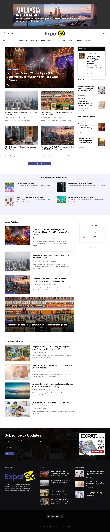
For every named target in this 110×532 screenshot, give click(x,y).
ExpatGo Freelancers (86, 145)
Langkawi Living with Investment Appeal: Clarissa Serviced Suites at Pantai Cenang (52, 385)
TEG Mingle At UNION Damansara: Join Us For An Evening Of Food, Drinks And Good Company (95, 59)
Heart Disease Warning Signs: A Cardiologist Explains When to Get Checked (86, 89)
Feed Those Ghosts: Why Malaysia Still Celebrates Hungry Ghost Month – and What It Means (32, 77)
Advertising (68, 522)
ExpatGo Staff (10, 117)
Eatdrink (10, 320)
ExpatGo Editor (47, 152)
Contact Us (79, 522)
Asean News (9, 269)
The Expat (79, 40)
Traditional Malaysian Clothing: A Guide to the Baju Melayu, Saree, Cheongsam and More (86, 126)
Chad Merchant (13, 85)
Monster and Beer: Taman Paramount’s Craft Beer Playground (56, 113)
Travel (70, 40)
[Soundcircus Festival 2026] (9, 187)
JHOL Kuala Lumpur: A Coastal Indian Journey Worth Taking (20, 148)
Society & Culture (83, 136)
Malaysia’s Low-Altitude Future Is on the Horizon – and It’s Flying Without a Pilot (57, 148)
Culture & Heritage (13, 69)
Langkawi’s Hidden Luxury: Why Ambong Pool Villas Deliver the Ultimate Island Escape (51, 348)
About (35, 522)
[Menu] (4, 41)
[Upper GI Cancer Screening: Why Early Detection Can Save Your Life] (101, 105)
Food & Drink (60, 40)
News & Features (47, 40)
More (88, 40)
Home (21, 40)
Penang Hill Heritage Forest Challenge (80, 197)
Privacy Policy (56, 522)
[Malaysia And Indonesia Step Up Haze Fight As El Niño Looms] (21, 100)
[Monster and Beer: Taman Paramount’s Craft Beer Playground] (57, 100)
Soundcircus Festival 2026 (25, 183)
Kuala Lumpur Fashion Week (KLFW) (80, 183)
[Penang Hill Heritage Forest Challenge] (61, 201)
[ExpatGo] (55, 33)
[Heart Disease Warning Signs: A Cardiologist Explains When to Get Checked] (101, 90)
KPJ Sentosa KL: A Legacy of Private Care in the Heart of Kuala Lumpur (94, 494)
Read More (90, 74)
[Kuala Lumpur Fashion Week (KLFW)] (61, 187)
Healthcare (81, 83)
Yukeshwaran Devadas (86, 131)
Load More (38, 163)
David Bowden (46, 117)
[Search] (106, 33)
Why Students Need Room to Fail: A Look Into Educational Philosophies (51, 404)
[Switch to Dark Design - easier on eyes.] (104, 33)
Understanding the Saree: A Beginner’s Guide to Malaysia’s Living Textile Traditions (86, 141)
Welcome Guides (31, 40)
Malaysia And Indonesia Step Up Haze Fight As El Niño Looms (21, 113)
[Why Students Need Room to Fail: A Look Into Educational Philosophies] (17, 409)
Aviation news (10, 293)
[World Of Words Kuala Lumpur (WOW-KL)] (9, 201)
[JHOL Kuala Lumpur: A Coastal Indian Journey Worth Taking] (21, 135)
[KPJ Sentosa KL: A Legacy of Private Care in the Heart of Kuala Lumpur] (79, 494)
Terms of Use (44, 522)
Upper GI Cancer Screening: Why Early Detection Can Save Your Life (85, 104)
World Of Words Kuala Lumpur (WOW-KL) (30, 197)
